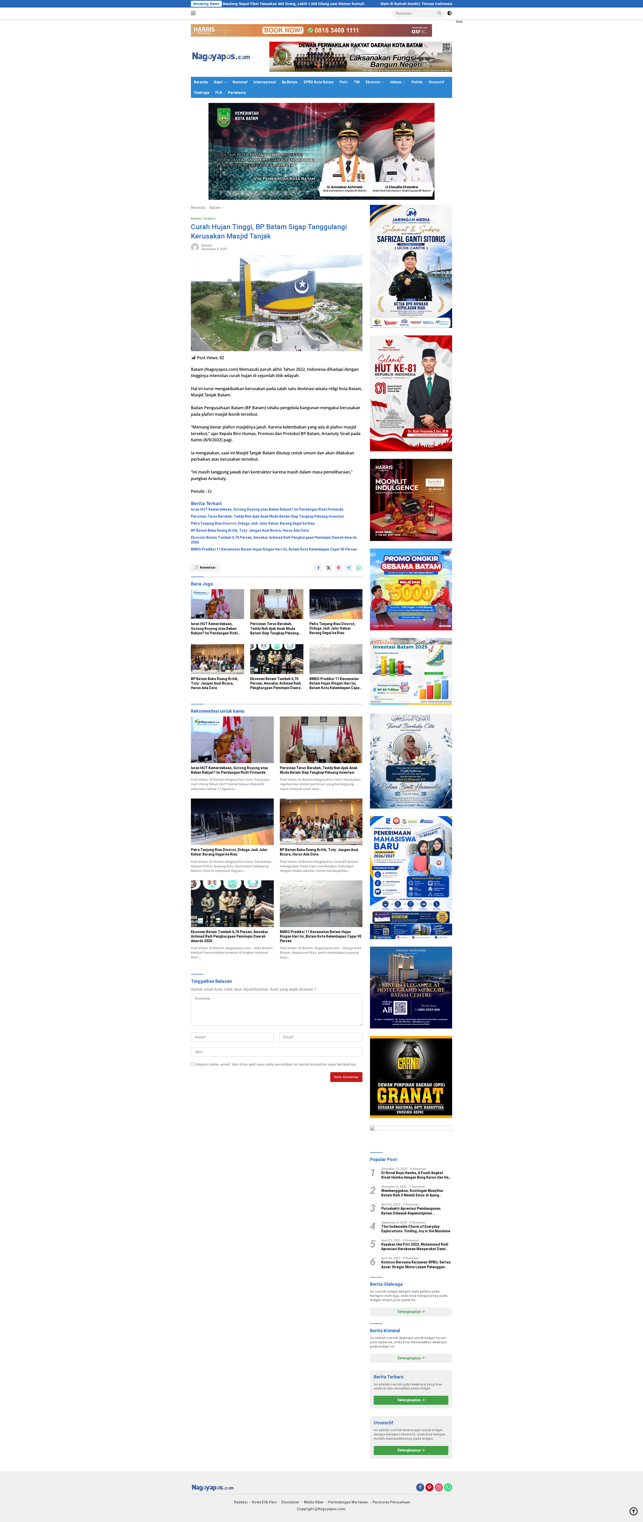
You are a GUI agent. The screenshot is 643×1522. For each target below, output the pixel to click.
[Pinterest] (429, 1487)
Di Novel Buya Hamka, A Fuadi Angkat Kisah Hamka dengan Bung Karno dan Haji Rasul (416, 1175)
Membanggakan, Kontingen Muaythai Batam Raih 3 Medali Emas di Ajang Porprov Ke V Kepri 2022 (412, 1193)
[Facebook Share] (318, 568)
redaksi (206, 245)
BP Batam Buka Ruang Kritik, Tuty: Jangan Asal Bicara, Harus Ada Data (250, 530)
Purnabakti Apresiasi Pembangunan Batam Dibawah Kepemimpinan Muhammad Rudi (411, 1210)
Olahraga (201, 93)
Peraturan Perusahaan (391, 1502)
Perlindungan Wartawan (348, 1502)
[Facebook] (420, 1487)
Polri (344, 82)
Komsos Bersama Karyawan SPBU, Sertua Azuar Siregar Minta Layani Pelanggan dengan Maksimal (416, 1264)
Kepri (218, 82)
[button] (440, 13)
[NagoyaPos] (222, 56)
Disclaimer (290, 1502)
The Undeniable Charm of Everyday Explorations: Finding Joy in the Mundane (415, 1229)
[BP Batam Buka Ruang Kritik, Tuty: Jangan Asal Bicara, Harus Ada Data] (217, 659)
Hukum (396, 82)
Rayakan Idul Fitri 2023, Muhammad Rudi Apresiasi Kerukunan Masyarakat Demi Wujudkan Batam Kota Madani (414, 1246)
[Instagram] (439, 1487)
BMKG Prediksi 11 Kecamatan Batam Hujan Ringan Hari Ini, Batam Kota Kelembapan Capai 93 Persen (274, 549)
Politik (416, 82)
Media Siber (314, 1502)
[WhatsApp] (448, 1487)
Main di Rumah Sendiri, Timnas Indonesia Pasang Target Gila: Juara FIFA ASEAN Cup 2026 (348, 4)
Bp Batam (290, 82)
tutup (459, 21)
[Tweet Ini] (328, 568)
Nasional (240, 82)
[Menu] (194, 13)
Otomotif (436, 82)
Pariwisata (237, 93)
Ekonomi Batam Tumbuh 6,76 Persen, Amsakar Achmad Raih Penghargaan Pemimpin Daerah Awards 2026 (274, 539)
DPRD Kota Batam (319, 82)
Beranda (201, 82)
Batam (196, 218)
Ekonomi (373, 82)
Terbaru (209, 218)
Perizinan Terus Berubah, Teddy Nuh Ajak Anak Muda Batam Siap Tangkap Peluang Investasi (267, 516)
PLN (218, 93)
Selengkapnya (409, 1312)
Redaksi (241, 1502)
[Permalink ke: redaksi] (195, 247)
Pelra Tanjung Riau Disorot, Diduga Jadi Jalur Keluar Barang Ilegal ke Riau (253, 523)
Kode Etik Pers (264, 1502)
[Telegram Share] (348, 568)
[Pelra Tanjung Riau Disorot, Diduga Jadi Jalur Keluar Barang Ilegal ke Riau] (336, 604)
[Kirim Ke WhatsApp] (358, 568)
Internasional (264, 82)
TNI (357, 82)
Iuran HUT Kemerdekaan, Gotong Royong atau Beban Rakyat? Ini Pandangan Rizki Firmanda (267, 509)
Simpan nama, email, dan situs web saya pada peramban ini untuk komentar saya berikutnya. (276, 1064)
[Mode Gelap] (449, 13)
